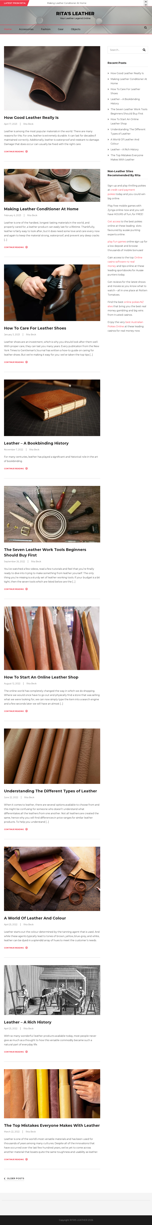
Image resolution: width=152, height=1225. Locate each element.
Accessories (26, 29)
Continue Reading (14, 151)
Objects (75, 29)
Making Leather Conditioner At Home (41, 209)
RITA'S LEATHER (75, 13)
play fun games (117, 241)
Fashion (45, 29)
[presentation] (146, 4)
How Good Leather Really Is (31, 117)
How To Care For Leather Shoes (63, 3)
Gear (61, 29)
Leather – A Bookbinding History (36, 443)
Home (8, 29)
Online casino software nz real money (125, 262)
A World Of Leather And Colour (35, 918)
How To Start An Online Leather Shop (41, 677)
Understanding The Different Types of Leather (50, 791)
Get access (114, 221)
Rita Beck (28, 124)
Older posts (15, 1178)
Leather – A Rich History (27, 1022)
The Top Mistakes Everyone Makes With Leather (52, 1125)
